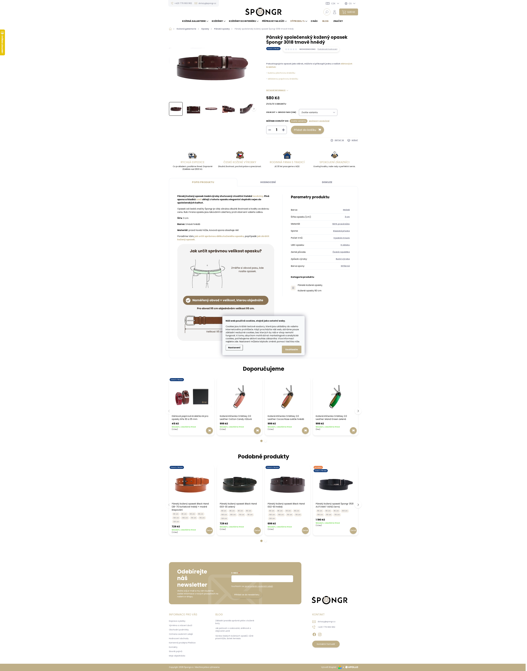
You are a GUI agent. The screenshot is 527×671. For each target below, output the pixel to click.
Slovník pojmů (175, 651)
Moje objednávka (177, 655)
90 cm (192, 514)
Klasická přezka (341, 231)
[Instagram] (320, 634)
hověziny (257, 196)
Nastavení (234, 347)
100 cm (176, 518)
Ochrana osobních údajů (181, 634)
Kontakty (173, 647)
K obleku (345, 245)
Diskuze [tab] (327, 182)
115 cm (201, 518)
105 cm (185, 518)
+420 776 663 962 (326, 627)
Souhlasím (291, 349)
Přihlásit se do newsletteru (246, 594)
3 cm (347, 216)
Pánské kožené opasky (310, 285)
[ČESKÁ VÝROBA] (191, 396)
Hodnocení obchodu (179, 638)
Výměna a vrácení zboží (180, 625)
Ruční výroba (343, 259)
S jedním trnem (341, 238)
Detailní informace (275, 90)
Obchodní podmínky (179, 629)
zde (236, 341)
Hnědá (346, 209)
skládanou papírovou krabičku (283, 78)
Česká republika (341, 252)
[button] (261, 441)
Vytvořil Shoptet (328, 667)
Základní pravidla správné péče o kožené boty (234, 622)
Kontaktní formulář (326, 644)
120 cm (176, 522)
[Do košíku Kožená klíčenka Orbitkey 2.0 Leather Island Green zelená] (353, 430)
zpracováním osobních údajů (259, 586)
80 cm (175, 514)
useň (199, 199)
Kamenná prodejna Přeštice (182, 642)
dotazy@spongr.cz (326, 621)
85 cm (184, 514)
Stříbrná (345, 266)
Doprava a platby (177, 621)
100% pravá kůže (341, 224)
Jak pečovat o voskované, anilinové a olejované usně (233, 629)
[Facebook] (314, 634)
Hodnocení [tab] (268, 182)
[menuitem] (195, 21)
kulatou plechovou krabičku (281, 73)
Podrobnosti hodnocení (327, 49)
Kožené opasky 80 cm (309, 290)
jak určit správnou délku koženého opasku (219, 236)
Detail (209, 530)
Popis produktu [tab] (203, 182)
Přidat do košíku (305, 130)
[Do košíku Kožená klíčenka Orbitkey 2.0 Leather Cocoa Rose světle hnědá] (305, 430)
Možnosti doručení (319, 121)
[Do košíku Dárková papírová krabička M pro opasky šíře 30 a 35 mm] (209, 430)
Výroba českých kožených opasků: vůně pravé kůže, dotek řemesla (234, 637)
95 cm (200, 514)
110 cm (193, 518)
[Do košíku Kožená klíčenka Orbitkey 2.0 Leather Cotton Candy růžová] (257, 430)
